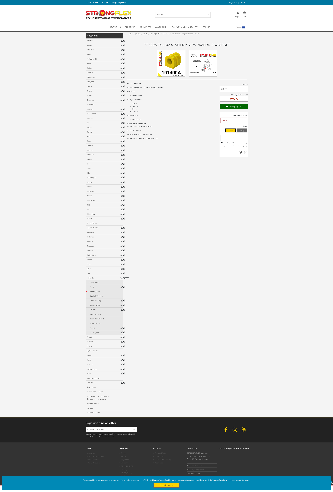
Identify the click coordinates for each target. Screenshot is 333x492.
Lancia (89, 182)
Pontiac (90, 241)
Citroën (90, 86)
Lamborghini (92, 178)
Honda (89, 150)
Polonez (90, 237)
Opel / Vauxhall (92, 228)
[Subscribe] (134, 429)
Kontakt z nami (127, 476)
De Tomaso (91, 114)
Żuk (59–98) (91, 387)
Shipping (124, 453)
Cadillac (90, 73)
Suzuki (89, 346)
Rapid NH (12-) (95, 314)
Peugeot (90, 232)
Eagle (89, 127)
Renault (90, 251)
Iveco (89, 164)
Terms (123, 456)
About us (91, 453)
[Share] (237, 153)
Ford (89, 141)
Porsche (90, 246)
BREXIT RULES (127, 466)
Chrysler (90, 82)
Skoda (91, 278)
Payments (125, 460)
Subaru (90, 342)
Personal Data (160, 453)
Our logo (124, 469)
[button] (240, 27)
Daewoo (90, 100)
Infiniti (89, 159)
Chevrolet (91, 77)
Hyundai (90, 155)
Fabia (92, 287)
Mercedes (91, 200)
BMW (89, 64)
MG (88, 205)
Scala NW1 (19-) (95, 323)
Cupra (89, 91)
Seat (89, 273)
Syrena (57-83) (92, 351)
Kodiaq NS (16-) (95, 305)
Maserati (90, 191)
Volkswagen (92, 369)
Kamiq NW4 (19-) (96, 296)
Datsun (90, 109)
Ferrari (89, 132)
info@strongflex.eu (197, 469)
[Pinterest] (245, 153)
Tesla (89, 360)
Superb (92, 328)
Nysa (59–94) (92, 223)
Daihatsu (90, 105)
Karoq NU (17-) (95, 301)
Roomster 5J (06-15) (97, 319)
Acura (89, 45)
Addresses (159, 463)
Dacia (89, 95)
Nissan (89, 219)
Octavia (93, 310)
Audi (89, 54)
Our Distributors (93, 463)
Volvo (89, 374)
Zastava (90, 383)
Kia (88, 173)
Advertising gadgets (95, 392)
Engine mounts (93, 403)
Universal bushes (93, 413)
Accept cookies (166, 485)
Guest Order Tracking (163, 460)
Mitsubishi (91, 214)
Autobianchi (92, 59)
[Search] (208, 15)
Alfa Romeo (91, 50)
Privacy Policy (126, 473)
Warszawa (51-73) (93, 378)
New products (93, 460)
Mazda (89, 196)
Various (90, 408)
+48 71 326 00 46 (196, 465)
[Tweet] (240, 153)
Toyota (89, 364)
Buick (89, 68)
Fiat (88, 136)
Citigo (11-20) (94, 282)
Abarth (90, 41)
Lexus (89, 187)
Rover (89, 260)
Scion (89, 269)
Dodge (89, 118)
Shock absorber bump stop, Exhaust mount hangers (98, 397)
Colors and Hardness (95, 456)
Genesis (90, 146)
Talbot (89, 355)
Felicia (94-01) (95, 291)
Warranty (124, 463)
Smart (89, 337)
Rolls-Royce (92, 255)
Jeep (89, 168)
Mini (88, 209)
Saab (89, 264)
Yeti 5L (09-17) (95, 333)
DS (88, 123)
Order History (160, 456)
